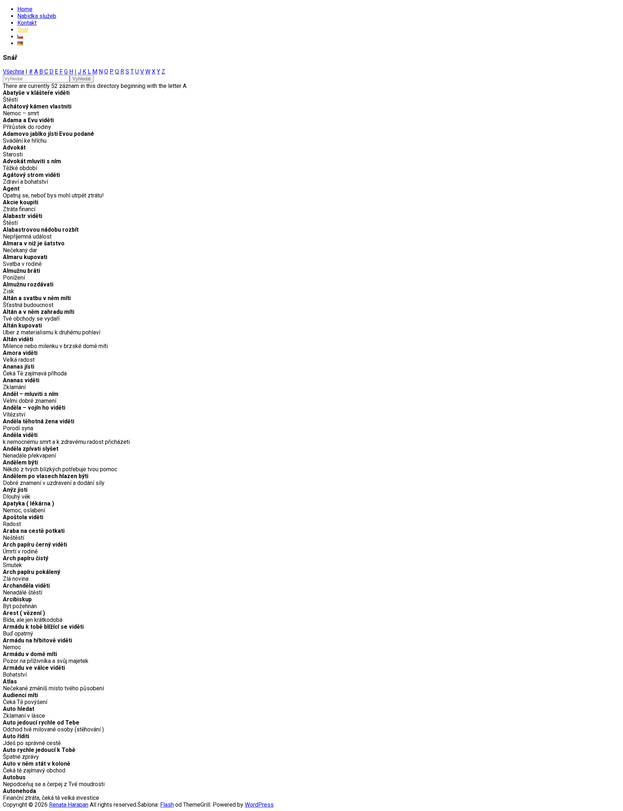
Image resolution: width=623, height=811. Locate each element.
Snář (22, 29)
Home (24, 9)
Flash (167, 804)
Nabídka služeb (36, 16)
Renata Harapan (68, 804)
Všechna (13, 71)
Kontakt (26, 22)
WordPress (259, 804)
